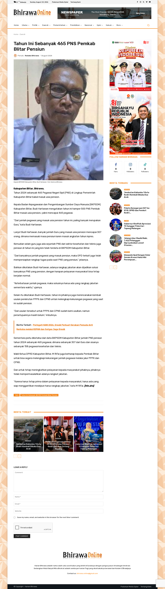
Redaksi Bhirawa (32, 55)
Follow (130, 163)
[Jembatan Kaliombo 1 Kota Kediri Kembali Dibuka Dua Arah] (28, 434)
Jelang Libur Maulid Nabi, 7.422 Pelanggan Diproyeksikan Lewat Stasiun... (135, 241)
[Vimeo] (146, 2)
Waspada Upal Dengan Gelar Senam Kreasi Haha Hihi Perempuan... (137, 257)
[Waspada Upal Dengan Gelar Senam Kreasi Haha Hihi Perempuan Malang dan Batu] (116, 256)
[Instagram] (140, 2)
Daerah (22, 34)
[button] (148, 25)
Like (115, 163)
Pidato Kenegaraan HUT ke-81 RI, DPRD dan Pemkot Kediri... (137, 210)
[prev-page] (15, 456)
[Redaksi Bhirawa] (16, 55)
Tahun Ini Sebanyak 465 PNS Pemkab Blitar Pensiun (39, 395)
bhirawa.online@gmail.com (87, 573)
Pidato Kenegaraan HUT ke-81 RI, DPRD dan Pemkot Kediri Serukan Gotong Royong (58, 445)
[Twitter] (143, 2)
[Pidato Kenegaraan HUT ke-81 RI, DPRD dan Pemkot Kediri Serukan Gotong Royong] (58, 434)
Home (16, 34)
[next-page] (19, 456)
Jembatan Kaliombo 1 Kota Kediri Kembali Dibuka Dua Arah (28, 446)
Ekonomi (127, 235)
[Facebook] (137, 2)
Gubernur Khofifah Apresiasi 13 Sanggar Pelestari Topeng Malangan (88, 446)
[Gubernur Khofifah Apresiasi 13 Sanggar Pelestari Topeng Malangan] (88, 434)
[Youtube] (149, 2)
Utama (88, 441)
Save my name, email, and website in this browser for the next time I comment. (48, 517)
